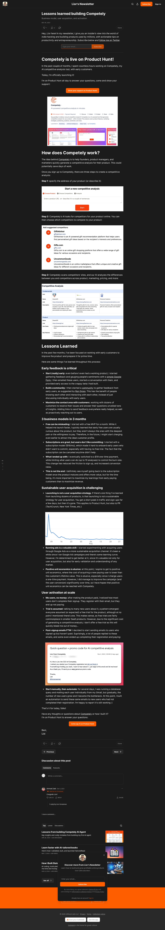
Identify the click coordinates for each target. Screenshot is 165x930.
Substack (71, 925)
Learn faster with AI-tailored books (60, 847)
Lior (43, 733)
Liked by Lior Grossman (56, 791)
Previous (50, 752)
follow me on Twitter (109, 40)
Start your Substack (76, 920)
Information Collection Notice (82, 892)
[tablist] (51, 768)
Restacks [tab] (56, 768)
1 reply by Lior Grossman (58, 804)
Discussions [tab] (59, 826)
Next (116, 752)
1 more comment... (49, 814)
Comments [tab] (47, 768)
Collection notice (99, 914)
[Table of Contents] (2, 465)
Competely (64, 159)
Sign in (158, 4)
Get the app (93, 920)
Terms (89, 914)
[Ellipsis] (122, 788)
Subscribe (146, 4)
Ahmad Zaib (51, 788)
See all (46, 880)
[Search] (132, 4)
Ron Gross (80, 391)
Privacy (82, 914)
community (87, 388)
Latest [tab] (50, 826)
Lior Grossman (57, 838)
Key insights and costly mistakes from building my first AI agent (66, 835)
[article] (82, 836)
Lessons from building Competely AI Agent (64, 832)
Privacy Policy (99, 892)
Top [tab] (44, 826)
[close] (104, 855)
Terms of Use (93, 889)
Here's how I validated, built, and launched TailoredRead (63, 851)
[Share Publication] (137, 4)
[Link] (38, 59)
